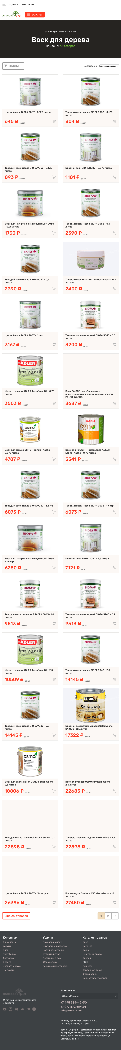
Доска (86, 950)
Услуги (7, 946)
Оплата (7, 962)
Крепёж (87, 958)
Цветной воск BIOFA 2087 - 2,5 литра (87, 558)
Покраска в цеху (52, 942)
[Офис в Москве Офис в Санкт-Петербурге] (89, 997)
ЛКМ (85, 962)
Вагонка (87, 946)
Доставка (8, 958)
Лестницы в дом (52, 958)
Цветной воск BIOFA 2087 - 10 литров (27, 893)
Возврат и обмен (12, 966)
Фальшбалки (50, 962)
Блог (5, 950)
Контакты (28, 4)
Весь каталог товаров (95, 978)
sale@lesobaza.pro (70, 1010)
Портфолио (9, 954)
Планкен (88, 966)
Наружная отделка (53, 950)
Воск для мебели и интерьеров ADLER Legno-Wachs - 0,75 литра (87, 451)
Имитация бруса (92, 954)
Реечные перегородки (55, 966)
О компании (10, 942)
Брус (85, 942)
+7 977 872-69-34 (73, 1006)
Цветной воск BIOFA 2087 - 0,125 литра (28, 112)
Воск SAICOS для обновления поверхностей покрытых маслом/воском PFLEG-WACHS (89, 394)
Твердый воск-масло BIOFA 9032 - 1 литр (89, 505)
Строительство (51, 954)
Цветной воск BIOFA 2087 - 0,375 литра (88, 168)
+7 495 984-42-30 (73, 1002)
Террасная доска (92, 970)
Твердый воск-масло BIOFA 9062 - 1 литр (29, 505)
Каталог (36, 14)
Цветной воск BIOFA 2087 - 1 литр (24, 335)
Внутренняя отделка (55, 946)
